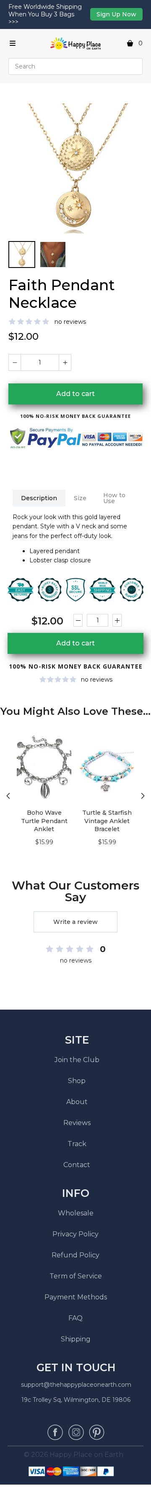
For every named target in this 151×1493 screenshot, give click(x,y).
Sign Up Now (116, 14)
